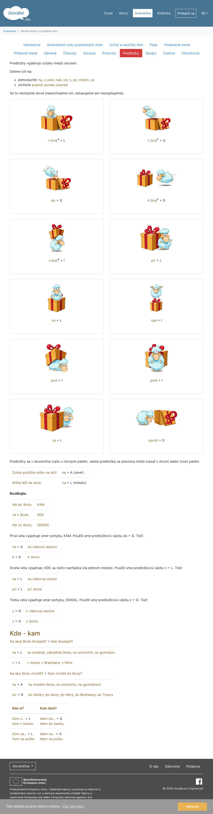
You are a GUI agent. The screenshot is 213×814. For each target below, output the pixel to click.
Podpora (193, 766)
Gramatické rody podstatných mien (75, 45)
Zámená (50, 53)
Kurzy (123, 13)
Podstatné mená (177, 45)
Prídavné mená (25, 53)
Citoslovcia (190, 53)
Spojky (151, 53)
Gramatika (143, 13)
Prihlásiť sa (185, 13)
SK (203, 13)
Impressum (196, 788)
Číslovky (70, 53)
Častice (169, 53)
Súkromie (172, 766)
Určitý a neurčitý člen (126, 45)
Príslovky (109, 53)
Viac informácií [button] (73, 806)
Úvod (108, 13)
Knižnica (164, 13)
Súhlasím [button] (192, 806)
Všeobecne (31, 45)
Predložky (131, 53)
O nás (153, 766)
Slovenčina (21, 766)
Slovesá (89, 53)
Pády (154, 45)
